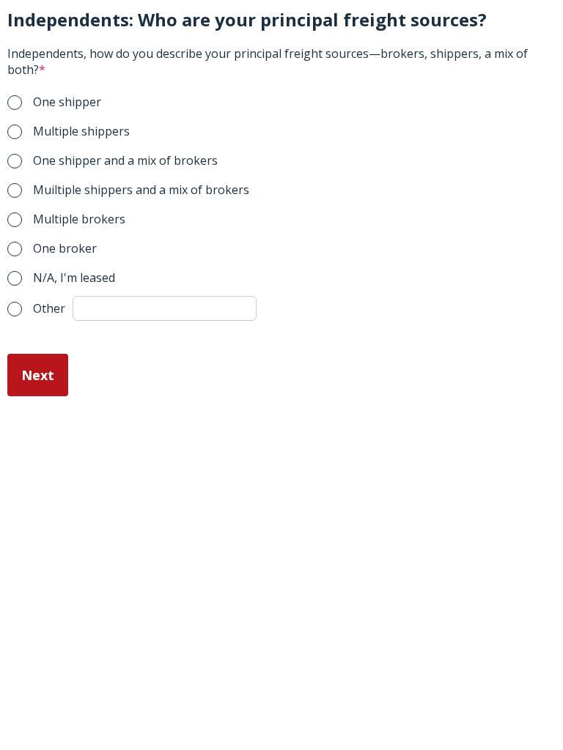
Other (49, 308)
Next (37, 375)
